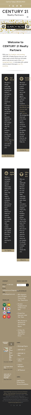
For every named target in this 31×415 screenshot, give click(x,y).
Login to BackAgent (21, 365)
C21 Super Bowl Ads (8, 367)
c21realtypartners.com (8, 294)
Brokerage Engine (23, 346)
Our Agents (8, 250)
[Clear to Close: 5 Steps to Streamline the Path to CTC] (6, 349)
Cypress (24, 113)
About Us (23, 260)
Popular (5, 343)
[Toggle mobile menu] (28, 17)
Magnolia (23, 105)
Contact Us (23, 150)
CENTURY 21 (21, 350)
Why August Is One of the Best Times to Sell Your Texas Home (23, 297)
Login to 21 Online (21, 360)
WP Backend (21, 370)
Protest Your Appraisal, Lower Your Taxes (22, 315)
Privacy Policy (21, 382)
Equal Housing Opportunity (15, 402)
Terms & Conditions (22, 384)
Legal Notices (20, 380)
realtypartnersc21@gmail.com (10, 290)
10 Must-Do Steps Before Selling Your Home (21, 333)
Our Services (8, 156)
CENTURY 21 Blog (21, 354)
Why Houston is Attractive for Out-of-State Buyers (22, 323)
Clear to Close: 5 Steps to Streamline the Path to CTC (11, 354)
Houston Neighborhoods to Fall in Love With (22, 306)
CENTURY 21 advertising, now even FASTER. (7, 376)
